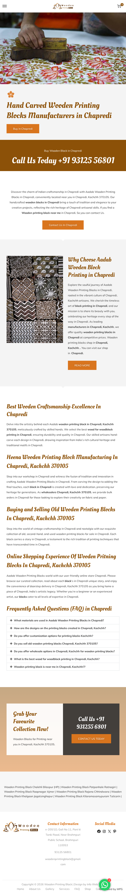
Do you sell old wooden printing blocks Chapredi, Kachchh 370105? (56, 643)
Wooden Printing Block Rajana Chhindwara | (83, 791)
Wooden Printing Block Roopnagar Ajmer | (30, 791)
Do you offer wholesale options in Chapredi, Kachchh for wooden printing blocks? (64, 651)
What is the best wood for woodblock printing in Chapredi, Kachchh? (56, 659)
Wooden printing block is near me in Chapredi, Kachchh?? (49, 666)
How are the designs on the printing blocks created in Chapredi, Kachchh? (60, 628)
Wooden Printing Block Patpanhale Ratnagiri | (89, 787)
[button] (63, 620)
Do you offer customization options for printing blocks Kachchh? (53, 635)
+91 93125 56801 (86, 160)
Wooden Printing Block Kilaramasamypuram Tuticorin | (88, 796)
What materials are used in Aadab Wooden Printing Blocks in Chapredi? (59, 620)
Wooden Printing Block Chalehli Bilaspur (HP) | (32, 787)
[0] (119, 6)
